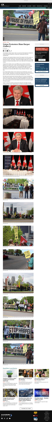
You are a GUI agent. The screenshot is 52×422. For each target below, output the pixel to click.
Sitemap (46, 420)
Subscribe (42, 85)
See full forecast (42, 71)
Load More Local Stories (26, 408)
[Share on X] (5, 51)
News (8, 42)
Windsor (4, 42)
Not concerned (39, 57)
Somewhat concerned (41, 55)
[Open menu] (51, 6)
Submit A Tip (47, 414)
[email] (9, 51)
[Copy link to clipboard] (11, 51)
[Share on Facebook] (3, 51)
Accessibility (46, 413)
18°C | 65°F (49, 3)
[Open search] (49, 6)
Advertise (47, 416)
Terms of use (46, 417)
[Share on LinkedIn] (7, 51)
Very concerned (40, 56)
